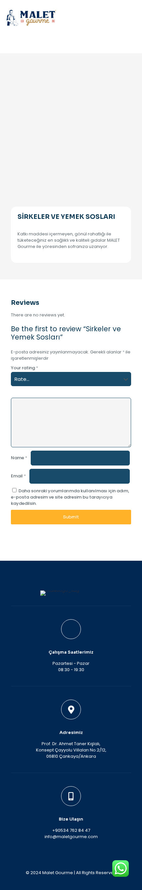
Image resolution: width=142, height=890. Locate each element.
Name (19, 458)
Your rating (24, 368)
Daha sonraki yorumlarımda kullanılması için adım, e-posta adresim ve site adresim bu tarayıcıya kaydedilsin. (70, 497)
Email (18, 476)
